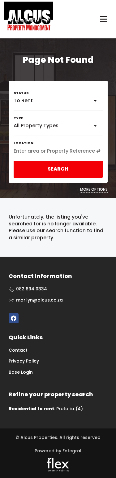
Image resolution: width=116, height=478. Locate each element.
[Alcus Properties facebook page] (14, 318)
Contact (18, 350)
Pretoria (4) (69, 409)
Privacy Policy (24, 361)
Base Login (21, 372)
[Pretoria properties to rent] (28, 19)
